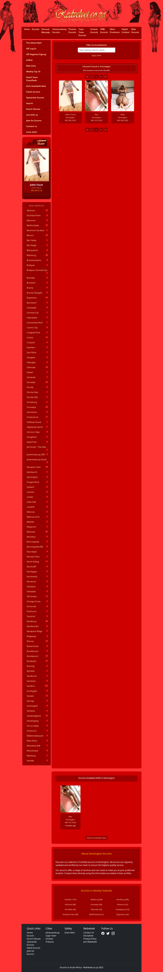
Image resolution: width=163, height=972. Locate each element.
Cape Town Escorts (82, 32)
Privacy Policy (89, 938)
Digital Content (125, 30)
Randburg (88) (123, 899)
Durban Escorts (94, 30)
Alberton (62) (122, 904)
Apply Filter (96, 55)
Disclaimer (88, 935)
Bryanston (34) (123, 914)
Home (27, 29)
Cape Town (51, 935)
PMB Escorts (104, 30)
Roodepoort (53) (122, 909)
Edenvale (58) (96, 909)
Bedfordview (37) (96, 914)
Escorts (35, 29)
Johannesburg (52, 932)
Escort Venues (34, 938)
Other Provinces (115, 30)
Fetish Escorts (33, 947)
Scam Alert (70, 932)
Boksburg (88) (96, 899)
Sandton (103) (70, 899)
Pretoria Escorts (72, 30)
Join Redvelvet (90, 941)
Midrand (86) (70, 904)
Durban (49, 938)
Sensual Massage (45, 30)
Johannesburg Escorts (59, 30)
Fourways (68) (96, 904)
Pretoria (50, 941)
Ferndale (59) (70, 909)
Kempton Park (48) (70, 914)
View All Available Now (96, 838)
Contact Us (88, 932)
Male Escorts (135, 30)
